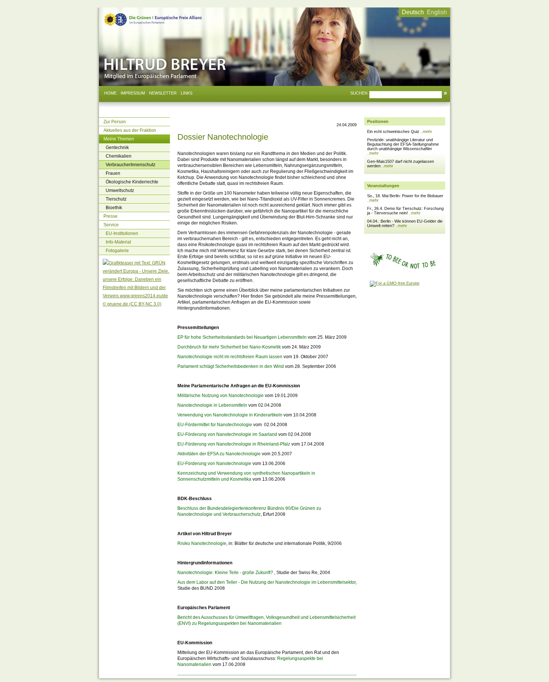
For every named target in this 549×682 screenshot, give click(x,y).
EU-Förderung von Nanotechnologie (214, 463)
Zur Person (114, 121)
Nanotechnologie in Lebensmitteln (212, 405)
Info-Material (118, 242)
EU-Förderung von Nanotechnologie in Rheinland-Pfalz (233, 444)
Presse (110, 216)
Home (110, 93)
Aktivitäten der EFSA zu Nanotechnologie (219, 453)
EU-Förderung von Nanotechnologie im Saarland (227, 434)
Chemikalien (118, 156)
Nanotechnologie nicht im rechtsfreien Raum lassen (229, 356)
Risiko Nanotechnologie (201, 543)
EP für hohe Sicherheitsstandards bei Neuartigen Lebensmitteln (242, 337)
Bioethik (114, 207)
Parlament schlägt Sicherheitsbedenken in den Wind (230, 366)
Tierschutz (116, 199)
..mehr (426, 131)
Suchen (358, 93)
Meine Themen (118, 139)
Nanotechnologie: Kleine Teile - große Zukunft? (225, 572)
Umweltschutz (120, 190)
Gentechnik (117, 147)
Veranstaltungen (383, 185)
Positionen (377, 121)
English (437, 12)
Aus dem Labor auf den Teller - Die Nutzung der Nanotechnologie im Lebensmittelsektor (266, 582)
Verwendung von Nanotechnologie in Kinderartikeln (229, 415)
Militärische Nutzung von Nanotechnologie (220, 395)
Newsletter (163, 93)
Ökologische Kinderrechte (132, 182)
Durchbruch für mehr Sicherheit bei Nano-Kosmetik (229, 347)
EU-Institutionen (122, 233)
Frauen (113, 173)
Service (111, 224)
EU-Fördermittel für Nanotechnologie (214, 424)
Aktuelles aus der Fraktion (129, 130)
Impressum (133, 93)
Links (186, 93)
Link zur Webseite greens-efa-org (143, 14)
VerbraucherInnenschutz (130, 164)
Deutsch (413, 12)
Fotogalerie (117, 250)
